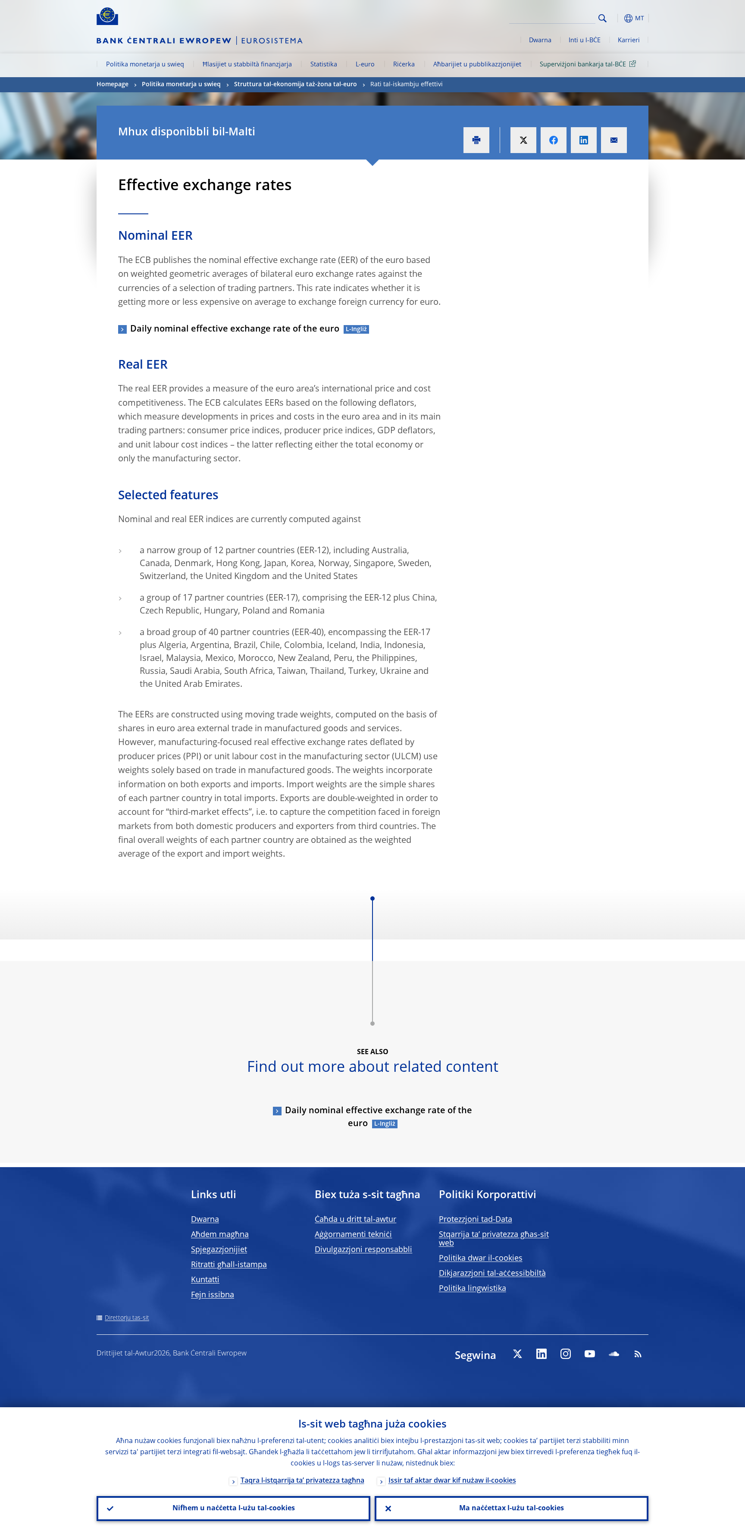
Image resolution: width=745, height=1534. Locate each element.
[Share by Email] (614, 140)
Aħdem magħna (220, 1235)
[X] (517, 1353)
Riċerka (404, 65)
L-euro (365, 65)
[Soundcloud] (614, 1353)
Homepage (112, 84)
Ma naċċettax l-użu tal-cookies (511, 1508)
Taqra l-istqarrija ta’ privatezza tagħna (302, 1481)
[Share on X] (523, 140)
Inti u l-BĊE (585, 41)
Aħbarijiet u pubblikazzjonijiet (477, 65)
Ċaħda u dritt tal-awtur (355, 1220)
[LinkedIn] (541, 1353)
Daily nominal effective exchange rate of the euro (234, 329)
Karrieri (629, 41)
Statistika (323, 65)
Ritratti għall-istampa (229, 1265)
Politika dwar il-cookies (481, 1258)
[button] (618, 18)
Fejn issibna (212, 1295)
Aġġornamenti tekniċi (353, 1235)
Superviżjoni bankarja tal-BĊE (583, 65)
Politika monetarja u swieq (145, 65)
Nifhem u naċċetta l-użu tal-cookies (233, 1508)
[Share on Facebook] (554, 140)
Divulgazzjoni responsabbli (363, 1250)
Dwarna (540, 41)
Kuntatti (205, 1280)
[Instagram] (565, 1353)
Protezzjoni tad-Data (475, 1220)
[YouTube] (589, 1353)
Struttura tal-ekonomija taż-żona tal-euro (295, 84)
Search (602, 18)
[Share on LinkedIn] (584, 140)
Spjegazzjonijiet (219, 1250)
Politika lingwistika (472, 1289)
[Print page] (476, 140)
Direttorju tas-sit (127, 1318)
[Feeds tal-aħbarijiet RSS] (638, 1353)
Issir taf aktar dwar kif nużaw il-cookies (452, 1481)
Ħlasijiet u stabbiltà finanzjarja (247, 65)
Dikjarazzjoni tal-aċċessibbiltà (492, 1273)
